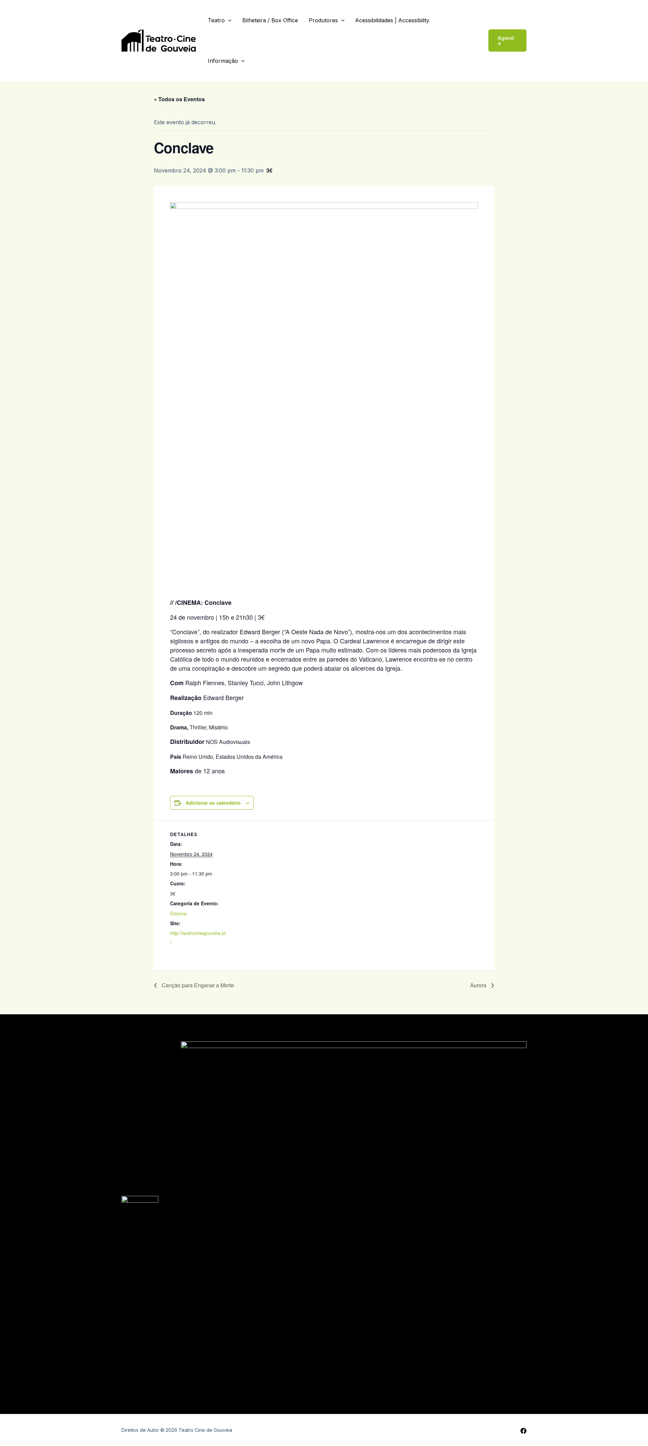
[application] (228, 20)
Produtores (323, 20)
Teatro (216, 20)
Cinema (178, 913)
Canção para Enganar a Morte (197, 985)
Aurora (479, 985)
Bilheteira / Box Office (270, 20)
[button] (507, 40)
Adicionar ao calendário (213, 802)
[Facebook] (523, 1431)
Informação (223, 60)
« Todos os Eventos (179, 99)
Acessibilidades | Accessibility (392, 20)
